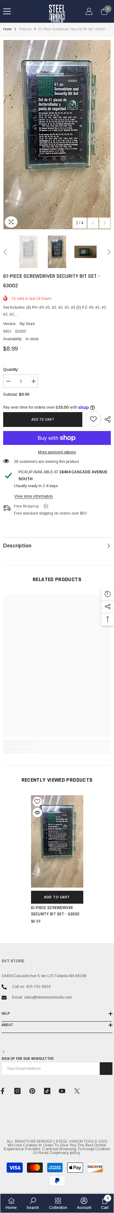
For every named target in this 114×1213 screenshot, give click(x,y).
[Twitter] (77, 1091)
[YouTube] (62, 1091)
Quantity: (11, 369)
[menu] (7, 11)
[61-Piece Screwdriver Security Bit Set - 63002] (57, 841)
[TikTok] (47, 1091)
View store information (33, 496)
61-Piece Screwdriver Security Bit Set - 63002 (55, 911)
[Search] (25, 11)
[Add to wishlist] (37, 801)
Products (25, 29)
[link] (93, 419)
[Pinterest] (32, 1091)
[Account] (89, 11)
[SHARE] (106, 419)
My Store (27, 324)
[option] (57, 134)
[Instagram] (17, 1091)
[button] (92, 223)
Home (7, 29)
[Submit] (106, 1068)
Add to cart (42, 419)
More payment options (57, 452)
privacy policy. (68, 1153)
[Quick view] (37, 812)
